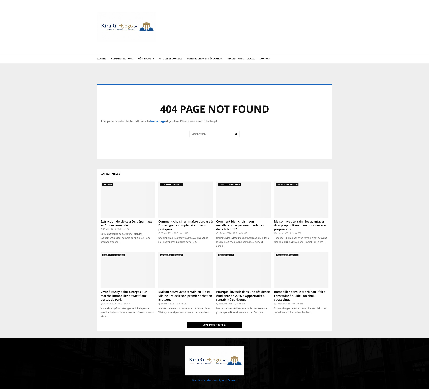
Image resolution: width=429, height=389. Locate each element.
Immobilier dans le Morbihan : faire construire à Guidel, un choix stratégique (299, 296)
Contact (265, 58)
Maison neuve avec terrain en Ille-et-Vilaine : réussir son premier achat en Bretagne (185, 296)
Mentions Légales (216, 380)
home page (158, 121)
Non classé (107, 184)
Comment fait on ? (122, 58)
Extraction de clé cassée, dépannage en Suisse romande (126, 223)
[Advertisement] (271, 26)
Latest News (110, 174)
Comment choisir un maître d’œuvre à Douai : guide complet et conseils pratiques (185, 225)
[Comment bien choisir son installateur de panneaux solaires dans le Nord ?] (243, 200)
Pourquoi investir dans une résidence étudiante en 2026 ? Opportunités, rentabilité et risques (243, 296)
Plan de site (198, 380)
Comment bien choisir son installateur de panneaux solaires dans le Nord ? (240, 225)
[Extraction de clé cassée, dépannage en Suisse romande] (128, 200)
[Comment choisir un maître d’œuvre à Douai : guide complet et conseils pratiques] (185, 200)
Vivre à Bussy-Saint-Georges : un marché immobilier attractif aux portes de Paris (124, 296)
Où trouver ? (146, 58)
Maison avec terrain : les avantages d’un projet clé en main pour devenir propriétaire (300, 225)
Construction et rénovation (204, 58)
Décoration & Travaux (241, 58)
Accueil (101, 58)
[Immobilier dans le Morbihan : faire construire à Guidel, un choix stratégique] (301, 270)
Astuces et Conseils (170, 58)
